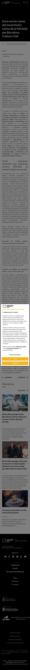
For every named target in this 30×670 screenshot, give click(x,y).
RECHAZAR (15, 363)
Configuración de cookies (15, 354)
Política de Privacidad (12, 348)
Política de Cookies (21, 346)
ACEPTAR (15, 358)
